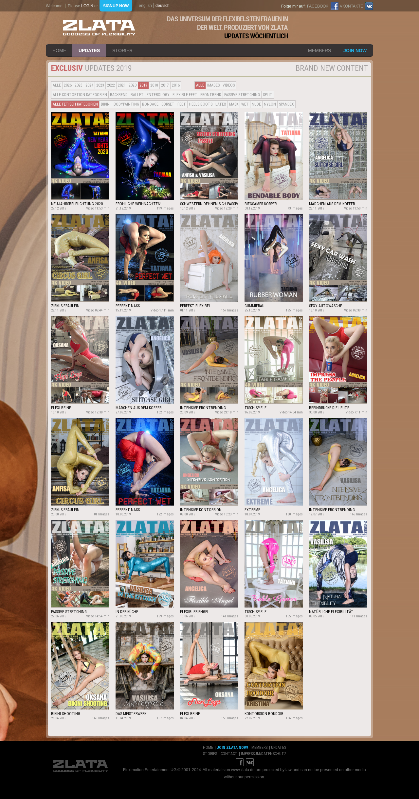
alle (57, 85)
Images (213, 85)
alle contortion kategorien (80, 94)
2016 (176, 85)
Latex (220, 104)
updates (89, 50)
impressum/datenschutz (263, 753)
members (319, 50)
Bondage (150, 104)
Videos (229, 85)
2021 (122, 85)
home (59, 50)
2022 (111, 85)
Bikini (106, 104)
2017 (165, 85)
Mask (233, 104)
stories (122, 50)
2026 (68, 85)
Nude (256, 104)
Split (267, 94)
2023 (100, 85)
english (145, 5)
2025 (78, 85)
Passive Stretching (242, 94)
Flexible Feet (185, 94)
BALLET (137, 94)
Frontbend (210, 94)
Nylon (270, 104)
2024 (89, 85)
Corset (167, 104)
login (87, 6)
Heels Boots (200, 104)
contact (229, 753)
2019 (143, 85)
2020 (133, 85)
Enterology (158, 94)
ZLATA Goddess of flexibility (99, 27)
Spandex (286, 104)
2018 (154, 85)
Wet (245, 104)
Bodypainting (126, 104)
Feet (181, 104)
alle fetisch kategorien (75, 104)
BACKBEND (119, 94)
